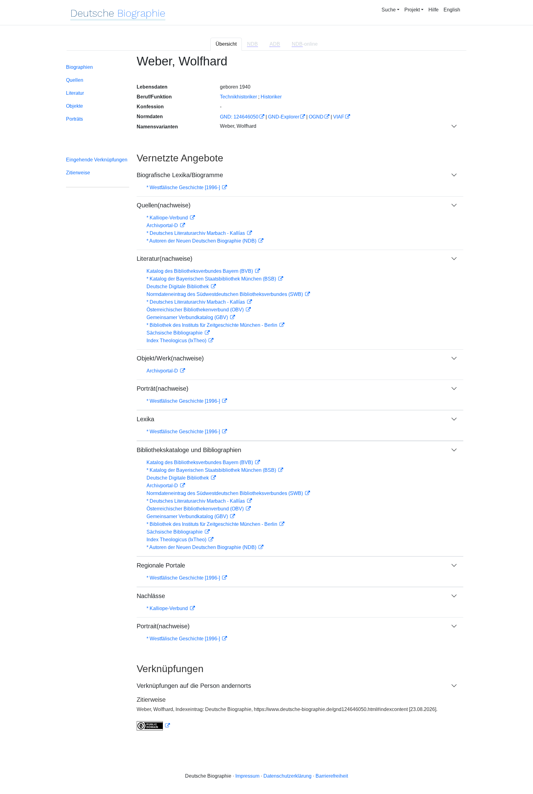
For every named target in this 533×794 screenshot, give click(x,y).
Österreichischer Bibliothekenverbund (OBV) (196, 309)
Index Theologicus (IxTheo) (177, 340)
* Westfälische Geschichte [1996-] (184, 187)
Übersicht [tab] (226, 44)
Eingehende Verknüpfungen (96, 159)
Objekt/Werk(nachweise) (170, 358)
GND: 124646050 (239, 116)
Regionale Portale (161, 565)
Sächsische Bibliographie (175, 332)
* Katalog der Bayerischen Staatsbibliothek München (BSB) (212, 278)
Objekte (74, 106)
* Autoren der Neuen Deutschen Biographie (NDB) (202, 240)
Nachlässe (151, 595)
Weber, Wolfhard (238, 126)
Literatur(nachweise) (164, 258)
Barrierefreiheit (332, 776)
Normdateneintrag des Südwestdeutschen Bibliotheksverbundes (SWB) (225, 294)
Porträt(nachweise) (162, 388)
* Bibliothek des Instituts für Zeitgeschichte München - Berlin (213, 325)
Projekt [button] (412, 9)
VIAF (338, 116)
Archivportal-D (163, 225)
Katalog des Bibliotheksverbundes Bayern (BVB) (200, 271)
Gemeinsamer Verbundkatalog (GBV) (188, 317)
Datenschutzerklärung (287, 776)
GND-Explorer (283, 116)
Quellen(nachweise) (164, 205)
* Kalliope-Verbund (168, 217)
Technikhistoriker (238, 96)
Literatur (75, 93)
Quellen (74, 80)
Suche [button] (389, 9)
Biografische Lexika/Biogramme (180, 175)
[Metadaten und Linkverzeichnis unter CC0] (153, 725)
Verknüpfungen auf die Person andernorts (194, 685)
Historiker (271, 96)
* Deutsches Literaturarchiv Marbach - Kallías (196, 233)
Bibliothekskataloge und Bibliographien (189, 450)
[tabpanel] (266, 396)
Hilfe (433, 9)
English (452, 9)
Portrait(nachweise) (163, 626)
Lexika (145, 419)
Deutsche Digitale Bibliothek (178, 286)
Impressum (247, 776)
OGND (316, 116)
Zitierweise (78, 172)
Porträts (74, 119)
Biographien (79, 67)
